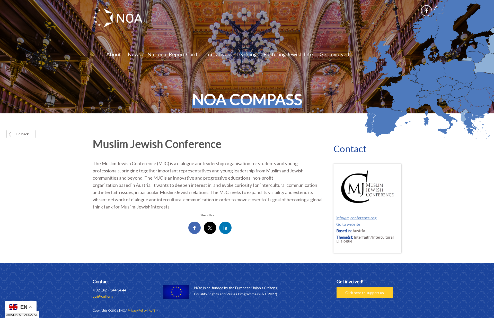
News (134, 54)
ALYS (152, 310)
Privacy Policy (137, 310)
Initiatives (218, 54)
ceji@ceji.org (103, 296)
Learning (246, 54)
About (113, 54)
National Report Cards (173, 54)
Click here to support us (364, 292)
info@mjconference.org (356, 217)
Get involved (334, 54)
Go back (22, 134)
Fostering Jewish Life (288, 54)
